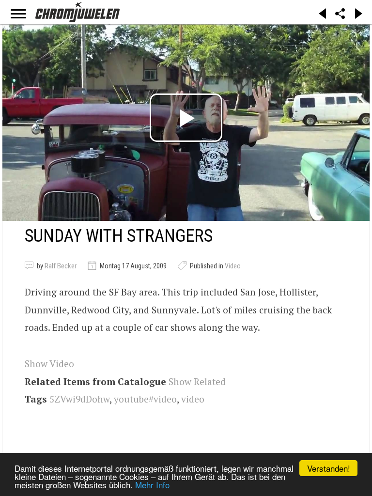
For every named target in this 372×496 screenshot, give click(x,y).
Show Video (49, 363)
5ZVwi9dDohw (79, 399)
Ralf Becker (61, 266)
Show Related (197, 381)
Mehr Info (152, 485)
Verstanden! (328, 468)
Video (233, 266)
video (192, 399)
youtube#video (145, 399)
